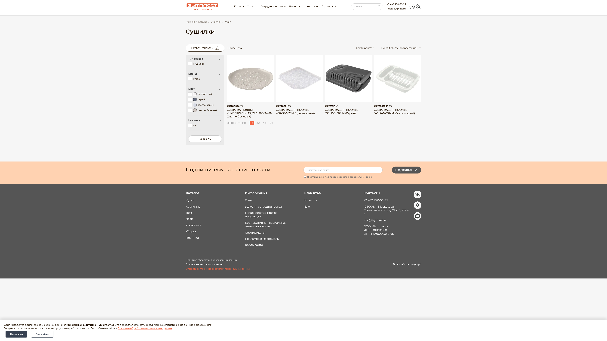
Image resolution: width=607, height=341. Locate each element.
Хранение (193, 206)
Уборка (191, 231)
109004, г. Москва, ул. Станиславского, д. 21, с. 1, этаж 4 (386, 210)
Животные (193, 225)
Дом (189, 213)
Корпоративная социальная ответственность (266, 224)
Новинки (192, 237)
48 (265, 123)
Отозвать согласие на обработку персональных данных (218, 269)
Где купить (329, 6)
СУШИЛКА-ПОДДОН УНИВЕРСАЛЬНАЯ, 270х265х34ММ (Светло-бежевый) (249, 113)
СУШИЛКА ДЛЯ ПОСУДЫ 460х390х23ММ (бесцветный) (295, 111)
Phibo (196, 79)
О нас (249, 200)
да (194, 125)
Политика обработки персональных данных (211, 260)
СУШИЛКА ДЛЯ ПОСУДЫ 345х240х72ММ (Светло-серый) (394, 111)
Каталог (239, 6)
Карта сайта (254, 245)
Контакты (313, 6)
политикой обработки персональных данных (349, 177)
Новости (310, 200)
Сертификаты (255, 232)
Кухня (190, 200)
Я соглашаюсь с (340, 177)
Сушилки (198, 63)
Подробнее (42, 334)
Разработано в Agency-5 (409, 264)
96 (271, 123)
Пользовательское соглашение (204, 264)
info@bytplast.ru (396, 8)
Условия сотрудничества (263, 206)
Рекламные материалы (262, 239)
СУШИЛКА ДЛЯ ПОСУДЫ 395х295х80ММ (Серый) (341, 111)
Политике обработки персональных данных (145, 328)
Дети (189, 219)
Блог (307, 206)
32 (258, 123)
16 (252, 123)
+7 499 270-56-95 (396, 4)
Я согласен (16, 334)
